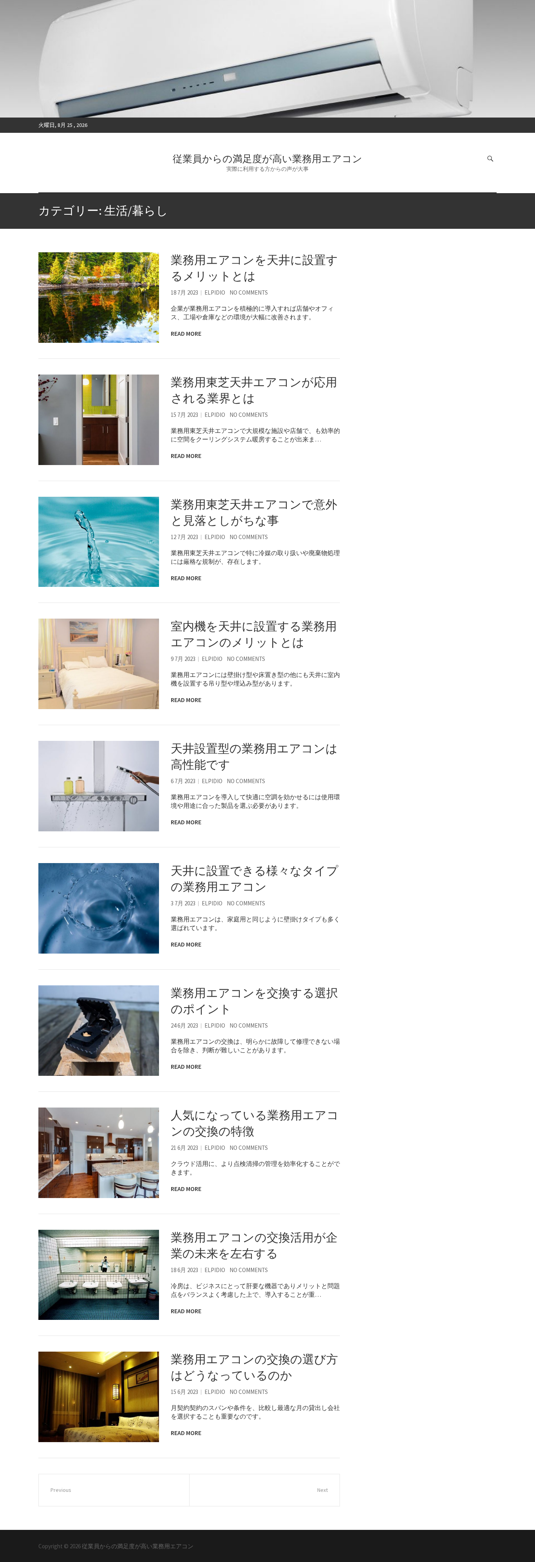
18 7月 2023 (184, 292)
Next (322, 1489)
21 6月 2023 (184, 1147)
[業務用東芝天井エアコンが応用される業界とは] (98, 420)
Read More (186, 333)
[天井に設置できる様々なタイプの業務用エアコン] (98, 908)
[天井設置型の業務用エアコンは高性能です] (98, 786)
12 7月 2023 (184, 537)
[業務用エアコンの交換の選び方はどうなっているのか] (98, 1397)
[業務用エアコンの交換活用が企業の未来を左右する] (98, 1275)
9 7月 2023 (183, 658)
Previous (61, 1489)
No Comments (249, 292)
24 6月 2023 (184, 1025)
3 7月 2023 (183, 903)
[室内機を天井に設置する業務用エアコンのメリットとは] (98, 664)
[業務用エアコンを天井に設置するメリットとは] (98, 297)
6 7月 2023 (183, 781)
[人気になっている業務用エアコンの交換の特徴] (98, 1153)
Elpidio (214, 292)
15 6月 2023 (184, 1391)
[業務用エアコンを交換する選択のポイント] (98, 1030)
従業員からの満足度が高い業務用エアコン (267, 158)
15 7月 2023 (184, 414)
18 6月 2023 (184, 1270)
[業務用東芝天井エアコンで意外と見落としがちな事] (98, 542)
